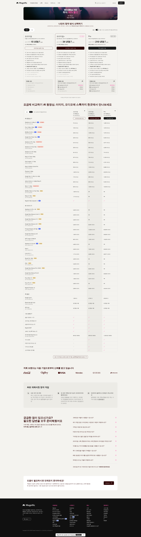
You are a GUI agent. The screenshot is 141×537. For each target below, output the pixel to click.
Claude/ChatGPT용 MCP (60, 518)
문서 (71, 509)
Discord (105, 517)
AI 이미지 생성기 (56, 511)
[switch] (97, 30)
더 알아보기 (100, 399)
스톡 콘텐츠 (55, 517)
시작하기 (72, 505)
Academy (72, 508)
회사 (88, 505)
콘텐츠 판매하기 (90, 522)
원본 (72, 517)
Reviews (89, 511)
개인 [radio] (27, 30)
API (53, 522)
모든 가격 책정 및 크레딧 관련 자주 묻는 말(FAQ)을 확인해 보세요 (69, 357)
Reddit (105, 520)
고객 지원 (106, 508)
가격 (59, 3)
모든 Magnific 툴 (56, 526)
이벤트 (88, 518)
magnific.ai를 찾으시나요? (93, 526)
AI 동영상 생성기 (56, 513)
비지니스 (72, 526)
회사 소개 (89, 509)
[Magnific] (29, 505)
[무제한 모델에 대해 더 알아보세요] (82, 81)
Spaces (54, 508)
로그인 (114, 3)
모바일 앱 (55, 524)
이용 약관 (72, 513)
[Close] (83, 535)
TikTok (105, 515)
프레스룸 (89, 524)
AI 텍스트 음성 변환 (57, 515)
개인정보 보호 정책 (74, 515)
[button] (27, 519)
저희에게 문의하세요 (104, 467)
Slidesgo (89, 520)
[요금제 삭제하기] (84, 111)
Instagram (106, 509)
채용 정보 (89, 513)
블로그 (88, 517)
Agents (55, 520)
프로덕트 (55, 505)
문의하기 (107, 483)
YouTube (106, 511)
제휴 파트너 (72, 524)
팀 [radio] (32, 30)
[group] (29, 30)
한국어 (26, 519)
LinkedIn (106, 513)
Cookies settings (73, 520)
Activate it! (79, 534)
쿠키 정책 (72, 518)
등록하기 (121, 3)
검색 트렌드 (89, 515)
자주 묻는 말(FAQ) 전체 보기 (32, 427)
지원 (71, 511)
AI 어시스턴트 (56, 509)
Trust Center (72, 522)
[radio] (27, 112)
